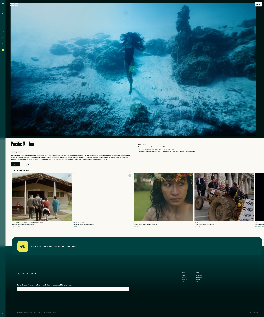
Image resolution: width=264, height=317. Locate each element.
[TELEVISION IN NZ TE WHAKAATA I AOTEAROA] (3, 25)
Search (183, 275)
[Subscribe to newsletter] (128, 289)
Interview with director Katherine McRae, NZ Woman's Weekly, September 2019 (156, 149)
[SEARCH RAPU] (3, 19)
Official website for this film (144, 144)
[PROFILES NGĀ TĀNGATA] (3, 44)
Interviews (184, 280)
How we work (199, 277)
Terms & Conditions (38, 312)
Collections (184, 277)
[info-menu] (3, 313)
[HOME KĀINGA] (3, 13)
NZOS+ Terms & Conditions (50, 312)
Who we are (199, 275)
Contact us (198, 280)
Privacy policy (20, 312)
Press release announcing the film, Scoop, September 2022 (151, 147)
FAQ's (197, 282)
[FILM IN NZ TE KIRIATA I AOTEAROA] (3, 31)
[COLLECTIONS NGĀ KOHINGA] (3, 37)
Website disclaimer (28, 312)
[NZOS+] (3, 50)
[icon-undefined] (23, 164)
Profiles (183, 282)
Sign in (258, 4)
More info (15, 164)
